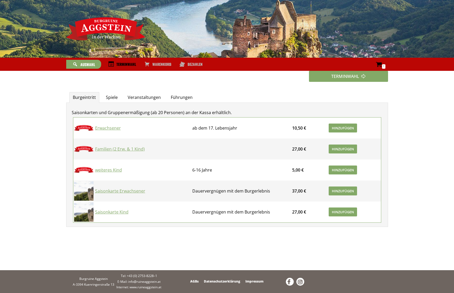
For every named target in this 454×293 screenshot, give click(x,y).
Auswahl (87, 64)
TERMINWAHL (345, 76)
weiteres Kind (108, 170)
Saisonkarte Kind (111, 212)
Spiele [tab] (112, 97)
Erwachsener (108, 128)
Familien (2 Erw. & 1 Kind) (120, 149)
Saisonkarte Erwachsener (120, 191)
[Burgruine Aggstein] (105, 28)
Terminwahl (126, 64)
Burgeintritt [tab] (84, 97)
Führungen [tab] (182, 97)
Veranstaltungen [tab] (144, 97)
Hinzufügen (343, 128)
